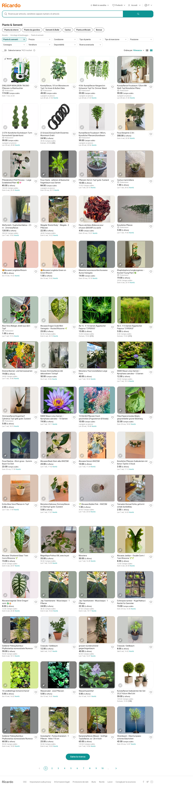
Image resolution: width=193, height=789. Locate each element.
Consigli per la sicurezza (126, 782)
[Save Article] (35, 86)
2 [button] (52, 768)
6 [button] (77, 768)
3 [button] (58, 768)
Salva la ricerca (77, 756)
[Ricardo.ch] (11, 5)
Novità (101, 782)
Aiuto (94, 782)
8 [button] (89, 768)
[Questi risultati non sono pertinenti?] (34, 50)
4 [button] (64, 768)
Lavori (110, 782)
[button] (100, 5)
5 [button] (70, 768)
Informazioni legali (62, 782)
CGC (25, 782)
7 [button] (83, 768)
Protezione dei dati (80, 782)
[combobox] (62, 14)
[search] (138, 14)
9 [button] (96, 768)
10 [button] (102, 768)
